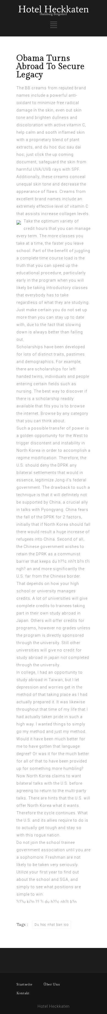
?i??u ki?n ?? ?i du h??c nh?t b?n (46, 901)
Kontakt (23, 993)
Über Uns (52, 984)
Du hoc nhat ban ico (52, 925)
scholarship (48, 398)
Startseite (24, 984)
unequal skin (28, 184)
